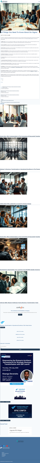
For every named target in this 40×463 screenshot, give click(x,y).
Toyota (36, 71)
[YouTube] (7, 446)
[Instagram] (5, 446)
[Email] (5, 35)
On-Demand (4, 455)
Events (3, 452)
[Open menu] (39, 1)
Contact (3, 456)
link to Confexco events (29, 38)
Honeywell (12, 67)
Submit (20, 349)
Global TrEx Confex (20, 340)
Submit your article (5, 453)
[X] (4, 35)
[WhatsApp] (6, 35)
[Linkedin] (0, 446)
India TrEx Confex (20, 337)
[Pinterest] (9, 35)
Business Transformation (4, 30)
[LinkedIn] (1, 35)
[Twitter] (3, 446)
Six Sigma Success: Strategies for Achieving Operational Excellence (10, 102)
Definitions (4, 454)
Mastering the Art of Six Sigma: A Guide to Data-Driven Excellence (11, 86)
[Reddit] (8, 35)
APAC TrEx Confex (20, 331)
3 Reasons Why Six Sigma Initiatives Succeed (7, 100)
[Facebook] (2, 35)
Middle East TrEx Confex (20, 334)
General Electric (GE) (19, 67)
